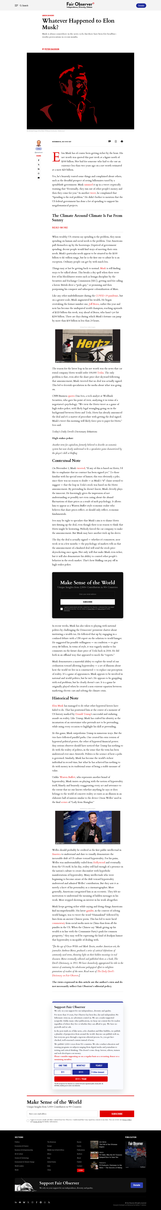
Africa (49, 1154)
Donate (136, 1185)
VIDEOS (101, 1152)
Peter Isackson (52, 49)
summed (88, 184)
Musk (103, 268)
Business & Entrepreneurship (24, 1150)
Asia (48, 1158)
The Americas (51, 1142)
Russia (79, 1142)
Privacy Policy (91, 609)
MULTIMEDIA (102, 1142)
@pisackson (39, 152)
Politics (17, 1142)
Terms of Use (101, 609)
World (16, 1170)
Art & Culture (19, 1154)
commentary (58, 923)
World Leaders (19, 1166)
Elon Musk (57, 705)
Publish (79, 1162)
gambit (90, 910)
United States (51, 1162)
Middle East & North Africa (55, 1150)
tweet (93, 193)
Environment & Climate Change (24, 1162)
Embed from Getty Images (87, 327)
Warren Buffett (67, 777)
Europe (49, 1146)
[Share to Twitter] (39, 164)
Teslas (100, 372)
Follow (39, 149)
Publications (81, 1150)
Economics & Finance (21, 1146)
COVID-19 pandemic (107, 295)
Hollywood (99, 862)
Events (79, 1146)
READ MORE (60, 227)
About (79, 1158)
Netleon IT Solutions (140, 1205)
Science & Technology (22, 1158)
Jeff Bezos (94, 304)
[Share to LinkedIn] (39, 169)
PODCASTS (102, 1163)
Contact (79, 1166)
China (49, 1170)
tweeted (81, 468)
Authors (79, 1154)
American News (48, 16)
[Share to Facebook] (39, 160)
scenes (64, 802)
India (48, 1166)
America (56, 854)
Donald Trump (83, 714)
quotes (71, 396)
